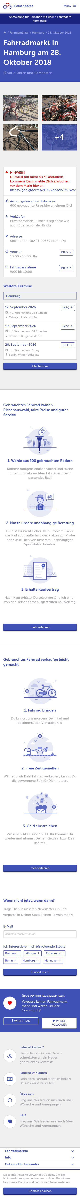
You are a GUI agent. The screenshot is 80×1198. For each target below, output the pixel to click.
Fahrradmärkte (19, 32)
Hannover (51, 960)
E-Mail (8, 926)
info (65, 252)
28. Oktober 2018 (59, 32)
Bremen (10, 953)
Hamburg (38, 32)
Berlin (9, 960)
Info (8, 1157)
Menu (68, 5)
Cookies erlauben (40, 1190)
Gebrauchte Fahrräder (22, 1164)
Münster (31, 953)
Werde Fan (21, 1021)
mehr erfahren (40, 627)
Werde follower (59, 1022)
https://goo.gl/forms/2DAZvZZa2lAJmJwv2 (43, 190)
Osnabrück (53, 953)
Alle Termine (40, 366)
